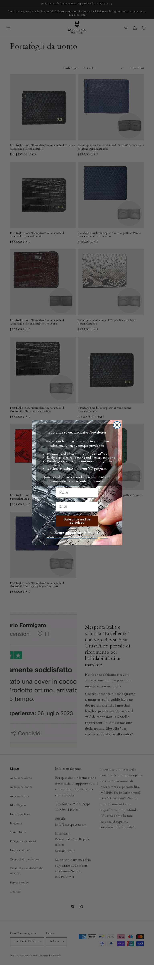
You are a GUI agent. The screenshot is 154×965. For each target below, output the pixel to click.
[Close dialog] (117, 425)
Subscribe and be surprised (77, 521)
